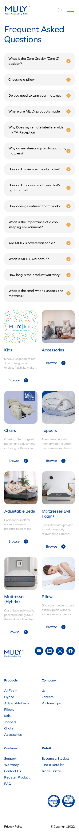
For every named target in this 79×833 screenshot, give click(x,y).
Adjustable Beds (16, 703)
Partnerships (51, 703)
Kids (7, 716)
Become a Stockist (55, 758)
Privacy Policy (13, 826)
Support (10, 758)
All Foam (10, 691)
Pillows (9, 709)
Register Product (16, 777)
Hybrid (9, 697)
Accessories (13, 735)
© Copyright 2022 (63, 826)
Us (44, 691)
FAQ (7, 784)
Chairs (8, 728)
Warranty (11, 765)
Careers (48, 697)
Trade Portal (51, 771)
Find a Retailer (53, 765)
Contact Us (12, 771)
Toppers (10, 722)
